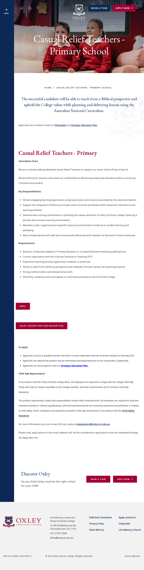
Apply (23, 306)
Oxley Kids (124, 523)
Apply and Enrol (127, 517)
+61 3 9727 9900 (58, 533)
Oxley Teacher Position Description (41, 325)
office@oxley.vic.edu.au (62, 537)
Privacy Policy (96, 523)
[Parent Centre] (22, 8)
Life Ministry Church (130, 529)
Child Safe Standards (100, 517)
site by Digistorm (132, 556)
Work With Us (96, 529)
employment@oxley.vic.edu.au (93, 424)
